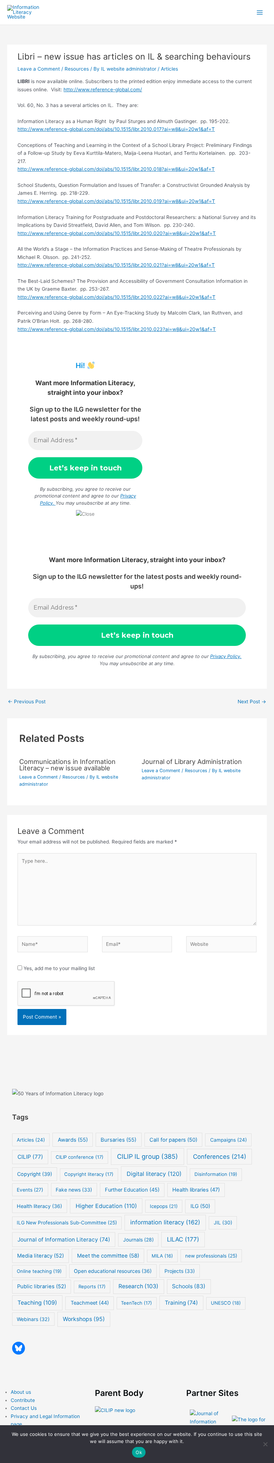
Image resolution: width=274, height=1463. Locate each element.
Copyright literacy (88, 1174)
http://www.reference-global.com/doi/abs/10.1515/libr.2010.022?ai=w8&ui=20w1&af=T (116, 297)
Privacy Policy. (226, 656)
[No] (265, 1444)
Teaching (37, 1302)
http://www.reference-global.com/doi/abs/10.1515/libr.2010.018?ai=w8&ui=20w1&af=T (116, 169)
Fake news (74, 1190)
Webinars (33, 1319)
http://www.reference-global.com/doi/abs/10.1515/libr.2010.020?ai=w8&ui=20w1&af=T (116, 233)
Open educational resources (113, 1271)
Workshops (84, 1319)
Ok (139, 1452)
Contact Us (24, 1408)
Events (30, 1190)
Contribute (23, 1400)
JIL (223, 1222)
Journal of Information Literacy (63, 1239)
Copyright (34, 1174)
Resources (77, 69)
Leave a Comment (38, 69)
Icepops (164, 1206)
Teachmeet (90, 1303)
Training (181, 1302)
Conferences (219, 1156)
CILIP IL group (147, 1156)
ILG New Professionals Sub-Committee (67, 1222)
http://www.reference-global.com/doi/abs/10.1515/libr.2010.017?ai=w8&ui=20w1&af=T (116, 129)
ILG (200, 1206)
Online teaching (39, 1271)
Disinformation (215, 1174)
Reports (92, 1286)
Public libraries (41, 1286)
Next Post (252, 701)
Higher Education (106, 1205)
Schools (189, 1286)
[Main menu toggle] (260, 12)
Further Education (132, 1190)
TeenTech (136, 1303)
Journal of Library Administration (192, 761)
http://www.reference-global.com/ (103, 89)
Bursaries (118, 1140)
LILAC (183, 1239)
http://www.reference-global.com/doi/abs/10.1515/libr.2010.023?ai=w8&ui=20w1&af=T (116, 329)
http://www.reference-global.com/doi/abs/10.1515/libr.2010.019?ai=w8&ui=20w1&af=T (116, 201)
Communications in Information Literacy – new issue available (67, 765)
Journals (138, 1240)
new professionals (211, 1256)
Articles (169, 69)
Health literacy (39, 1206)
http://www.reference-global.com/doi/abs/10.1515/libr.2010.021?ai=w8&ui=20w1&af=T (116, 265)
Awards (73, 1140)
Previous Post (27, 701)
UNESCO (226, 1303)
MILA (162, 1256)
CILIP (30, 1156)
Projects (179, 1271)
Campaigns (228, 1140)
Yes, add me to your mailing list (58, 968)
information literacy (165, 1222)
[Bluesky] (18, 1348)
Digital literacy (154, 1173)
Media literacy (40, 1256)
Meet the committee (108, 1255)
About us (21, 1392)
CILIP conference (79, 1157)
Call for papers (173, 1140)
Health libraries (196, 1190)
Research (138, 1286)
